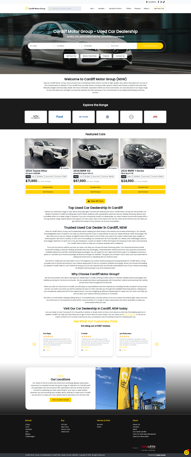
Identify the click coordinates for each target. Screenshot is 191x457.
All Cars (64, 424)
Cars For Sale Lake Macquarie (144, 434)
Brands (101, 8)
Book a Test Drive (89, 56)
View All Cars (97, 201)
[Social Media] (164, 2)
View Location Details (60, 400)
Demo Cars (65, 429)
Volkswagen (30, 436)
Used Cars (65, 432)
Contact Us (120, 56)
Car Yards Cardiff (139, 432)
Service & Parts (115, 8)
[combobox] (64, 8)
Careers (136, 427)
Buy (92, 8)
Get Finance (48, 192)
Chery (27, 424)
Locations (152, 2)
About (146, 8)
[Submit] (50, 8)
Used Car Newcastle (141, 436)
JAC (27, 432)
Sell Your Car (159, 8)
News (135, 429)
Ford (27, 427)
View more (47, 347)
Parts (99, 427)
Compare (65, 168)
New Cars (65, 427)
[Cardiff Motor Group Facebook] (158, 2)
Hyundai (28, 429)
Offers (128, 8)
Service (100, 424)
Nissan (27, 434)
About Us (136, 424)
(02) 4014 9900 (130, 314)
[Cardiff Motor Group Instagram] (161, 2)
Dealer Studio (161, 455)
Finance (137, 8)
